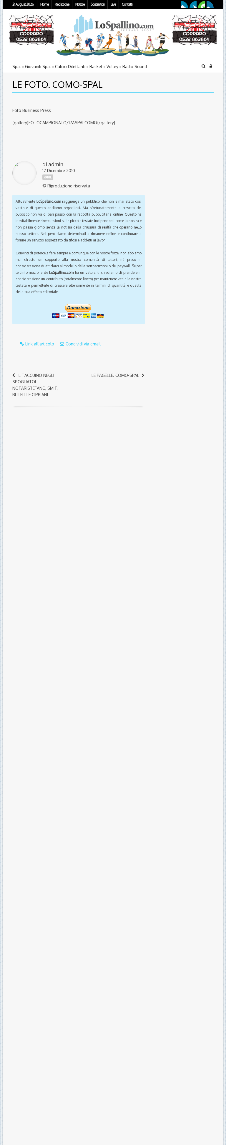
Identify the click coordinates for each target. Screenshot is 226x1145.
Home (44, 4)
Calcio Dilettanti (70, 66)
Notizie (79, 4)
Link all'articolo (39, 343)
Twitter (193, 4)
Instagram (210, 4)
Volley (112, 66)
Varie (48, 177)
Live (113, 4)
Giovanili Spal (38, 66)
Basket (95, 66)
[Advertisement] (187, 138)
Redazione (62, 4)
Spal (16, 66)
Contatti (127, 4)
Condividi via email (83, 343)
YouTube (201, 4)
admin (55, 164)
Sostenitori (97, 4)
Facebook (184, 4)
